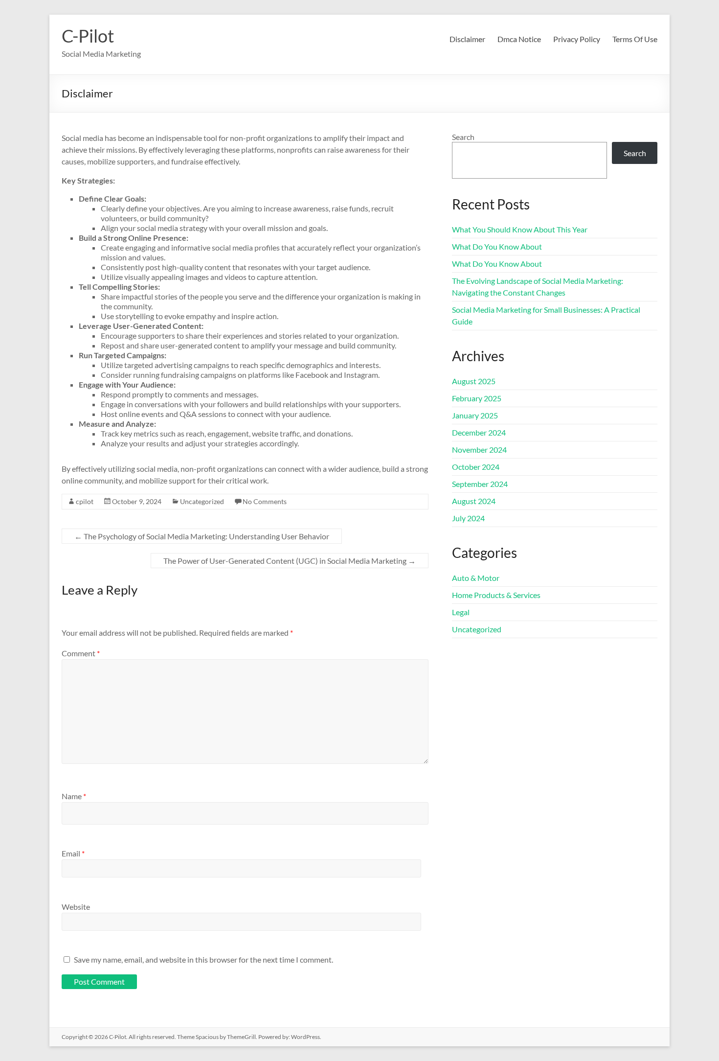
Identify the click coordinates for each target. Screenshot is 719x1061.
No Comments (265, 501)
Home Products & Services (496, 595)
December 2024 (479, 432)
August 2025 (473, 381)
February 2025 (476, 398)
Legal (461, 612)
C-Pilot (88, 35)
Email (73, 853)
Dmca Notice (519, 39)
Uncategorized (202, 501)
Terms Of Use (634, 39)
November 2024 (479, 449)
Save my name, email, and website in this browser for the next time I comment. (203, 959)
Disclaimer (467, 39)
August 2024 (473, 501)
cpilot (84, 501)
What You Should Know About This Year (519, 229)
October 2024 (475, 466)
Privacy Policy (576, 39)
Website (76, 906)
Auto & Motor (475, 577)
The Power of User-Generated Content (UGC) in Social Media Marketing (289, 560)
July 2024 (468, 518)
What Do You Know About (497, 246)
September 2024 (480, 483)
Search (463, 136)
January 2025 (475, 415)
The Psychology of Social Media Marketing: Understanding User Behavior (201, 536)
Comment (81, 653)
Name (74, 796)
